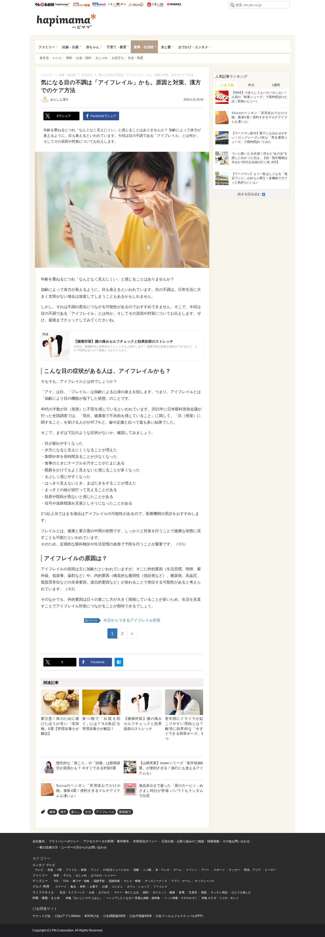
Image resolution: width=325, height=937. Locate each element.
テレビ (39, 869)
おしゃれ (101, 58)
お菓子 (94, 886)
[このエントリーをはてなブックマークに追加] (119, 662)
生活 (88, 812)
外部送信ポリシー (145, 841)
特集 (35, 898)
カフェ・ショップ (138, 886)
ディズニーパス (204, 880)
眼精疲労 (125, 812)
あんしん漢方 (59, 99)
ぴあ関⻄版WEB (114, 916)
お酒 (105, 886)
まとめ (55, 898)
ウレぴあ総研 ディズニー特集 (81, 4)
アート (205, 869)
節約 (146, 892)
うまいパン (135, 4)
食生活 (44, 58)
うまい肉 (155, 4)
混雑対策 (114, 880)
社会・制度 (135, 58)
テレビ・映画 (132, 880)
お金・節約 (83, 58)
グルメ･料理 (40, 886)
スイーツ (60, 886)
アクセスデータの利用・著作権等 (106, 841)
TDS (66, 880)
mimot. (99, 4)
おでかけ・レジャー (103, 875)
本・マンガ (162, 869)
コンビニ (117, 886)
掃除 (69, 58)
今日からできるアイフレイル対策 (122, 620)
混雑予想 (99, 880)
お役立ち (118, 58)
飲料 (83, 886)
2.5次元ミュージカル (116, 869)
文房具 (193, 892)
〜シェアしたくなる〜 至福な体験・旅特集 (133, 897)
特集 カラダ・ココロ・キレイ (220, 897)
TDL (56, 880)
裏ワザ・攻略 (81, 880)
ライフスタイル (43, 892)
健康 (52, 812)
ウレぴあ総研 (44, 4)
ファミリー (46, 47)
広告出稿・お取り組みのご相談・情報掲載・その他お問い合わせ (205, 841)
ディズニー (40, 881)
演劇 (136, 869)
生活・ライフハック (72, 892)
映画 (84, 869)
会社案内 (38, 841)
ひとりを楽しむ (241, 892)
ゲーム (177, 869)
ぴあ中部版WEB (140, 916)
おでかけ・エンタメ (193, 47)
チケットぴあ (41, 916)
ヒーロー (270, 869)
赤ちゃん (92, 47)
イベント (191, 869)
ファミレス (160, 886)
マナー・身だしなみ (126, 892)
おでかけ (104, 892)
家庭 (56, 875)
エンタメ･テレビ (43, 865)
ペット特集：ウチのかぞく (181, 897)
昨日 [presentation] (251, 85)
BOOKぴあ (92, 916)
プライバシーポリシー (64, 841)
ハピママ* (62, 4)
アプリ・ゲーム (181, 880)
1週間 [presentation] (276, 85)
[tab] (227, 84)
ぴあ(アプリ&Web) (67, 916)
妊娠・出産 (70, 47)
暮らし (75, 812)
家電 (182, 892)
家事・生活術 (144, 47)
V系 (59, 869)
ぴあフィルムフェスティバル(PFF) (179, 916)
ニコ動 (147, 869)
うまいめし (116, 4)
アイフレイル (105, 812)
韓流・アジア (252, 869)
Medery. (174, 4)
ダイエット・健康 (164, 892)
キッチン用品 (219, 892)
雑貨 (204, 892)
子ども (67, 875)
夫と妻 (166, 47)
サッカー (234, 869)
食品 (73, 886)
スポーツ (219, 869)
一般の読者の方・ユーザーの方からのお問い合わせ (72, 847)
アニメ (95, 869)
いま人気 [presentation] (227, 85)
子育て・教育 (116, 47)
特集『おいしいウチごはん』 (84, 897)
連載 (45, 898)
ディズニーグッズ (156, 880)
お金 (91, 892)
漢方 (63, 812)
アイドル (71, 869)
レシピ (57, 58)
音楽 (50, 869)
